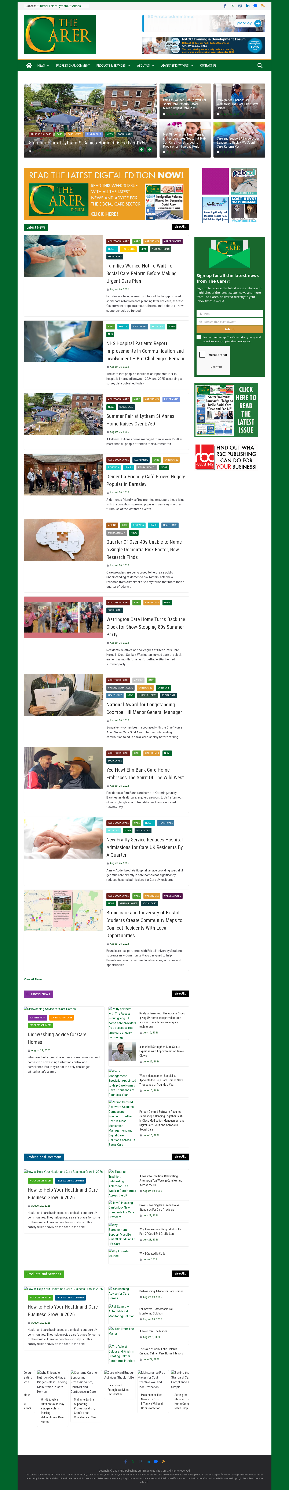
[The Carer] (29, 65)
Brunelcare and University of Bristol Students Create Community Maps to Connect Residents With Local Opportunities (144, 924)
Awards (138, 680)
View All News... (34, 979)
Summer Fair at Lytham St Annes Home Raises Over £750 (88, 143)
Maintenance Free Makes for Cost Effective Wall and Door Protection (107, 1401)
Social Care (125, 134)
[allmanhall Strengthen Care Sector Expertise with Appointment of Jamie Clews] (122, 1054)
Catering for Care (61, 1018)
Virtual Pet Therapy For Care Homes (175, 1387)
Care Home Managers (120, 688)
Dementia (113, 467)
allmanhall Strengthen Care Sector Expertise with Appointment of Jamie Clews (161, 1051)
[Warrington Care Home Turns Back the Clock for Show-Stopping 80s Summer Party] (63, 617)
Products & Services (111, 65)
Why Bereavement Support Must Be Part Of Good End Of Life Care (160, 1231)
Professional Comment (73, 65)
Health (112, 249)
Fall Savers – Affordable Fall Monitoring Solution (156, 1311)
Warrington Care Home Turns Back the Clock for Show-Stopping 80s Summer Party (145, 627)
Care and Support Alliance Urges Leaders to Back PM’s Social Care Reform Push (238, 142)
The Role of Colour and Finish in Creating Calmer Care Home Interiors (161, 1351)
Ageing (112, 525)
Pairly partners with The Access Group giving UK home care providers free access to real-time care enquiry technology (162, 1020)
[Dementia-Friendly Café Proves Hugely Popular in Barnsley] (63, 474)
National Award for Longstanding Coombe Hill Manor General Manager (144, 708)
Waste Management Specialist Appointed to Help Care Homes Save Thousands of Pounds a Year (161, 1080)
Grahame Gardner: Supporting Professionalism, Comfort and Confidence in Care (41, 1408)
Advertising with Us (175, 65)
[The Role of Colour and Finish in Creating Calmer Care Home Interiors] (122, 1354)
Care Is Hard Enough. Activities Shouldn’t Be (74, 1390)
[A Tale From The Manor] (122, 1334)
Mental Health (147, 467)
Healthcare (140, 326)
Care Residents (172, 241)
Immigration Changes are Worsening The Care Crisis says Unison (237, 104)
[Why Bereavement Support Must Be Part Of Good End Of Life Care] (122, 1234)
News (41, 65)
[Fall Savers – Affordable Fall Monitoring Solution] (122, 1314)
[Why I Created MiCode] (122, 1256)
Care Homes (74, 134)
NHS (110, 334)
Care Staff (163, 688)
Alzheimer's (141, 460)
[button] (47, 65)
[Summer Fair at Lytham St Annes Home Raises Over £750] (90, 86)
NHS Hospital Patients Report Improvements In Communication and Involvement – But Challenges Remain (145, 351)
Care (59, 134)
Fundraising (94, 134)
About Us (143, 65)
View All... (180, 226)
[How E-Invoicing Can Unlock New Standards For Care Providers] (122, 1210)
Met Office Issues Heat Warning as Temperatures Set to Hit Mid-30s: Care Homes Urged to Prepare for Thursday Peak (184, 140)
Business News (37, 1018)
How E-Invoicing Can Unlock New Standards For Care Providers (159, 1207)
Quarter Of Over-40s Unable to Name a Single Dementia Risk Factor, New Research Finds (144, 549)
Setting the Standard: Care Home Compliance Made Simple (142, 1401)
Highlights (128, 249)
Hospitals (157, 326)
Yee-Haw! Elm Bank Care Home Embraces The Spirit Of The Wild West (145, 774)
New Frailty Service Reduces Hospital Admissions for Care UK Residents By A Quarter (144, 847)
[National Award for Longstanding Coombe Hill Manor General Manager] (63, 695)
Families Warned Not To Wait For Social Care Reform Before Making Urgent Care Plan (184, 104)
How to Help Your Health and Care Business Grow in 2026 (63, 1194)
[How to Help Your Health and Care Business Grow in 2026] (64, 1171)
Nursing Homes (160, 249)
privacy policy (248, 337)
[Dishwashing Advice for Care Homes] (64, 1009)
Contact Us (208, 65)
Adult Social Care (41, 134)
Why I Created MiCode (152, 1253)
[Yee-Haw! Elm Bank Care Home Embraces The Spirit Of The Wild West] (63, 768)
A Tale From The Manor (153, 1331)
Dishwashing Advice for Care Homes (57, 1038)
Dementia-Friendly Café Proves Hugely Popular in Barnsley (145, 480)
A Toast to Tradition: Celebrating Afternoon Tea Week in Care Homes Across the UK (160, 1180)
